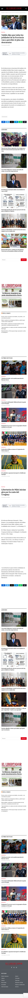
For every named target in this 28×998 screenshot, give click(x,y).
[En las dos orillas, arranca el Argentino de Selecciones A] (14, 438)
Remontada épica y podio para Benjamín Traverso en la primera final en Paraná (12, 250)
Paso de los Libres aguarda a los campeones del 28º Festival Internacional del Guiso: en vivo (13, 150)
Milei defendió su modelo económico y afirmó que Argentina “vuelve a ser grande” (13, 709)
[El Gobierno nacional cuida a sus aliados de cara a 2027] (14, 181)
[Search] (26, 8)
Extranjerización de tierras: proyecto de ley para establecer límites (13, 210)
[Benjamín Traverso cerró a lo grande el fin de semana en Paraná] (14, 415)
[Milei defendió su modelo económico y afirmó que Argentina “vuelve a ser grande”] (14, 699)
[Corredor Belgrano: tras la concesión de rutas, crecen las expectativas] (14, 161)
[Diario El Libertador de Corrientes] (14, 8)
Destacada (4, 116)
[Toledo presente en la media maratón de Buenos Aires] (14, 368)
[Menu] (2, 8)
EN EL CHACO (6, 313)
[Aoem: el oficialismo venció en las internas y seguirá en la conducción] (14, 221)
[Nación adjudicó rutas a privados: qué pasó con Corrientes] (14, 719)
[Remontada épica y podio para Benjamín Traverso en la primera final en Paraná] (14, 241)
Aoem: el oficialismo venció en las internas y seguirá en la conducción (13, 230)
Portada (2, 12)
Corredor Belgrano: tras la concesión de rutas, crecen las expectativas (12, 170)
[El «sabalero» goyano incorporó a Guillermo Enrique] (14, 462)
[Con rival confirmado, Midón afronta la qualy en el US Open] (14, 391)
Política (3, 32)
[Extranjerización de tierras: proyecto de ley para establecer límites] (14, 201)
